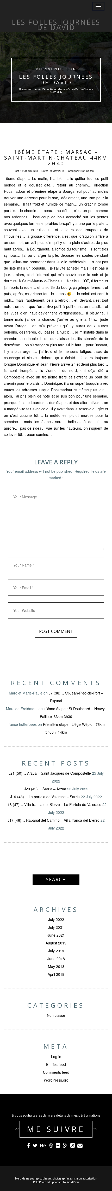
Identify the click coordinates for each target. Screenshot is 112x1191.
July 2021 (56, 927)
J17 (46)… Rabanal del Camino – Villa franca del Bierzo (53, 820)
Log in (56, 1056)
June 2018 (56, 958)
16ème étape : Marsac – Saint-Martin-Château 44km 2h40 (56, 157)
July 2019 (56, 950)
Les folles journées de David (56, 79)
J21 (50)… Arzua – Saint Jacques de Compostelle (50, 773)
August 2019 (56, 942)
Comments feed (56, 1072)
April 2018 (56, 974)
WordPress (73, 1182)
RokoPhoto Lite (42, 1182)
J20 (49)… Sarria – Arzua (45, 788)
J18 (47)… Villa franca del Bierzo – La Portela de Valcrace (53, 804)
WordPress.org (56, 1080)
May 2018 (56, 966)
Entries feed (56, 1064)
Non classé (34, 89)
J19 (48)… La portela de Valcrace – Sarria (45, 796)
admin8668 (31, 171)
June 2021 (56, 935)
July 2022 (56, 919)
